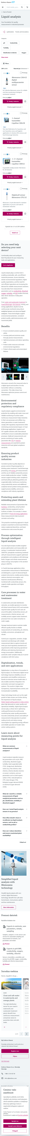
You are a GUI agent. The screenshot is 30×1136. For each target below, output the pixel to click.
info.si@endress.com (11, 1078)
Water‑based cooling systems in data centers (15, 702)
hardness (4, 507)
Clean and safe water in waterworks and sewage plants (11, 998)
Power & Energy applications (18, 514)
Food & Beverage (6, 304)
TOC (12, 441)
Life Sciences (16, 304)
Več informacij (5, 1061)
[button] (4, 31)
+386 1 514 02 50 (10, 1073)
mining (13, 471)
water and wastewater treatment (15, 302)
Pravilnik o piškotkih (23, 1115)
